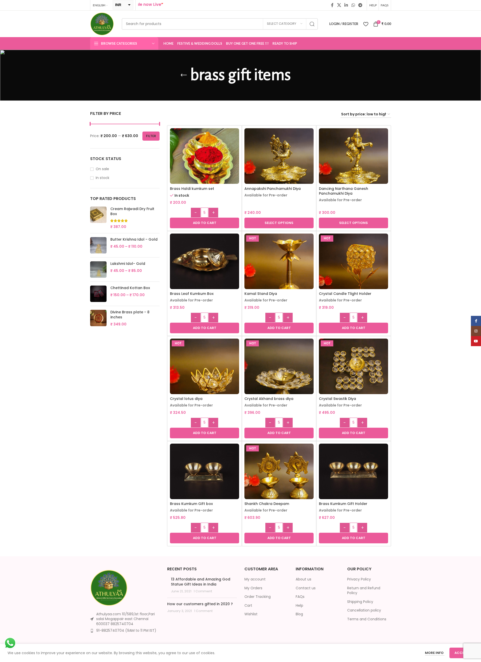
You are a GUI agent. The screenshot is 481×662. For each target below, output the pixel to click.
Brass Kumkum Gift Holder (343, 503)
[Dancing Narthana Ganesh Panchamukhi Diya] (353, 162)
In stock (102, 177)
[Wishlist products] (366, 24)
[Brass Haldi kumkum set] (204, 162)
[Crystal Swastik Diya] (353, 373)
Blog (299, 614)
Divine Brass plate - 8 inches (129, 315)
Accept (461, 652)
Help (299, 605)
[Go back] (184, 75)
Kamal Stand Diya (260, 293)
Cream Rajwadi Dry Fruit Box (132, 211)
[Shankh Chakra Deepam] (279, 478)
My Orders (253, 588)
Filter (151, 136)
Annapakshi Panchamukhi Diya (272, 188)
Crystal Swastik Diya (337, 398)
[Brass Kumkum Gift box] (204, 471)
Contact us (306, 588)
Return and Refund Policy (363, 591)
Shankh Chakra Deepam (266, 503)
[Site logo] (102, 23)
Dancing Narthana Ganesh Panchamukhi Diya (343, 191)
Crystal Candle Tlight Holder (345, 293)
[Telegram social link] (360, 5)
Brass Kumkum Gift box (191, 503)
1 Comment (203, 591)
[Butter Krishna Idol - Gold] (98, 245)
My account (255, 579)
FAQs (300, 596)
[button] (204, 223)
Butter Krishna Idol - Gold (134, 239)
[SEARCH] (312, 24)
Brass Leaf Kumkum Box (192, 293)
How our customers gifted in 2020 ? (200, 603)
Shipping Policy (360, 601)
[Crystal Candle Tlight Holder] (353, 268)
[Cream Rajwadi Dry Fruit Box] (98, 218)
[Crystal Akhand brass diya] (279, 373)
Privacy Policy (359, 579)
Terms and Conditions (366, 619)
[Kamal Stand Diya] (279, 268)
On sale (102, 169)
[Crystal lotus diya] (204, 373)
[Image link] (109, 587)
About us (303, 579)
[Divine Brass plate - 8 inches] (98, 318)
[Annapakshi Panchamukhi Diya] (279, 162)
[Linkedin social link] (346, 5)
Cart (248, 605)
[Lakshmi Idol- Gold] (98, 269)
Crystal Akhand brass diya (268, 398)
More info (434, 652)
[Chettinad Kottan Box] (98, 294)
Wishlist (251, 614)
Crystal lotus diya (186, 398)
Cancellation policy (364, 610)
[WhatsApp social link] (353, 5)
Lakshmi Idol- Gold (127, 263)
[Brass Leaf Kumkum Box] (204, 261)
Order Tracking (257, 596)
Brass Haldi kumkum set (192, 188)
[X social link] (339, 5)
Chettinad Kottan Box (130, 288)
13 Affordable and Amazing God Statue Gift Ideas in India (200, 582)
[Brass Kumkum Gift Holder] (353, 471)
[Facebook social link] (332, 5)
